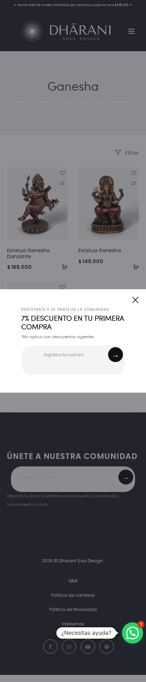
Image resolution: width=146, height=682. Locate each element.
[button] (132, 633)
